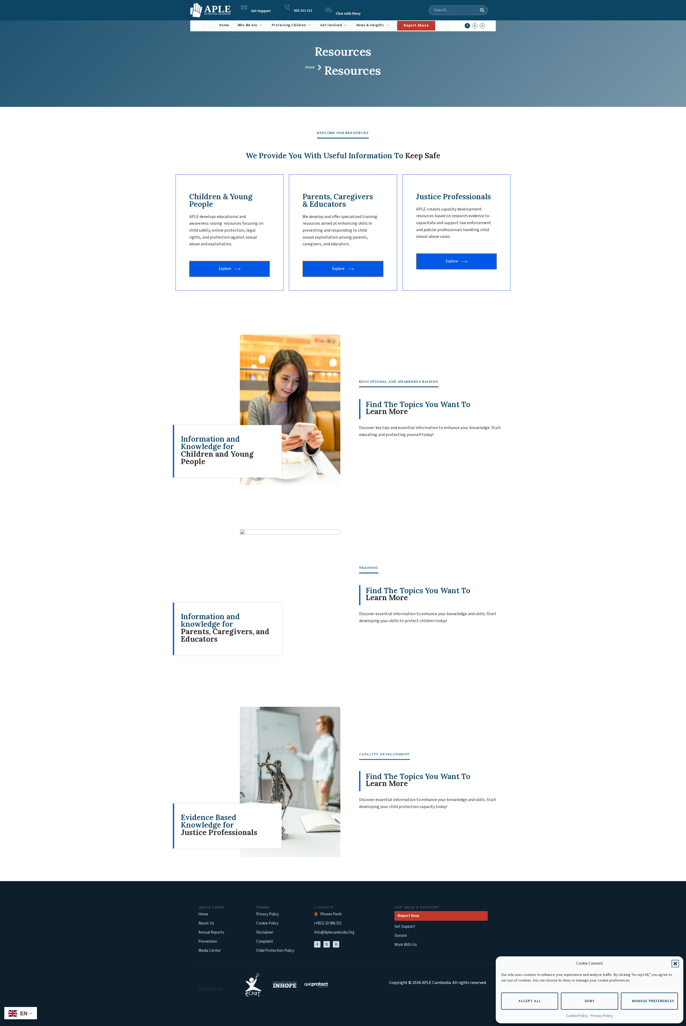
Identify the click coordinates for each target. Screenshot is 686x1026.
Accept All (530, 1001)
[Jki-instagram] (482, 25)
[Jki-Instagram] (336, 944)
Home (224, 25)
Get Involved (331, 25)
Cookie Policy (577, 1016)
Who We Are (247, 25)
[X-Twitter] (326, 944)
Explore (225, 269)
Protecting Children (289, 25)
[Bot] (329, 10)
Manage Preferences (653, 1001)
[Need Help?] (244, 7)
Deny (589, 1001)
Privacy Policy (602, 1016)
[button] (675, 963)
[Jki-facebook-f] (467, 25)
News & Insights (370, 25)
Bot (338, 8)
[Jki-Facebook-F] (317, 944)
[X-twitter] (475, 25)
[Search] (482, 10)
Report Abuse (416, 25)
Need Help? (260, 6)
